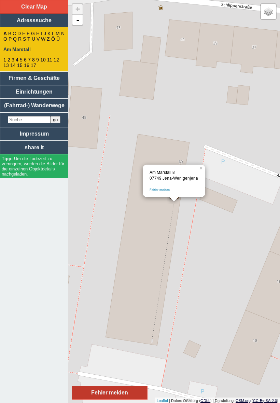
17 (33, 65)
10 (43, 59)
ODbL (205, 400)
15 (20, 65)
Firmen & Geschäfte (34, 78)
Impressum (34, 134)
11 (49, 59)
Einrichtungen (34, 92)
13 (6, 65)
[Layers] (268, 11)
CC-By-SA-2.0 (265, 400)
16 (26, 65)
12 (56, 59)
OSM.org (243, 400)
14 (13, 65)
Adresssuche (34, 20)
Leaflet (162, 400)
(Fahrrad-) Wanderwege (34, 105)
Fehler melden (160, 189)
